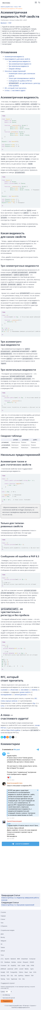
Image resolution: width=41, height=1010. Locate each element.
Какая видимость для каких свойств (17, 59)
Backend (3, 23)
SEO (8, 975)
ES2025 (32, 962)
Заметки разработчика (7, 6)
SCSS (34, 972)
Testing (3, 979)
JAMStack (3, 969)
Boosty (3, 937)
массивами (25, 690)
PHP (20, 6)
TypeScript (14, 979)
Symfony (20, 975)
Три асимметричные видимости (20, 64)
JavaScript (10, 969)
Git (8, 965)
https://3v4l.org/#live (13, 730)
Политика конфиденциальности (20, 1007)
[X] (13, 736)
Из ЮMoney (6, 995)
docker (19, 962)
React (26, 972)
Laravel (21, 969)
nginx (32, 969)
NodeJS (3, 972)
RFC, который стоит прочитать (15, 88)
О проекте (33, 1005)
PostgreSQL (13, 972)
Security (3, 975)
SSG (16, 975)
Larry (2, 706)
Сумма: (3, 991)
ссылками (4, 690)
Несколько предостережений (15, 71)
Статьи (16, 6)
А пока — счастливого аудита (15, 90)
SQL (12, 975)
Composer (32, 959)
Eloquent (25, 962)
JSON (16, 969)
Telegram (3, 941)
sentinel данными (20, 694)
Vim (20, 979)
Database (7, 962)
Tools (8, 979)
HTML (32, 965)
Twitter (3, 947)
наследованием (6, 694)
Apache (7, 959)
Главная (3, 916)
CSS (2, 962)
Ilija (34, 703)
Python (21, 972)
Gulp (28, 965)
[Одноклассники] (7, 736)
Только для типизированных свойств (22, 78)
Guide (23, 965)
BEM (18, 959)
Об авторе (26, 1005)
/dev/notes (6, 3)
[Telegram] (10, 736)
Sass (30, 972)
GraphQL (13, 965)
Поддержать (6, 1001)
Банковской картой (9, 998)
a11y (2, 959)
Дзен (2, 934)
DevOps (13, 962)
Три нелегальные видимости (19, 66)
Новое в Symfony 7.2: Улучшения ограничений (17, 905)
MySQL (27, 969)
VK (1, 944)
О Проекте (4, 926)
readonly (34, 690)
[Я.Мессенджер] (2, 736)
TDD (32, 975)
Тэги (2, 923)
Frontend (3, 965)
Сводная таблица (15, 69)
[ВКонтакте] (4, 736)
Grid (19, 965)
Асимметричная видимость (14, 56)
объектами (14, 690)
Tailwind (27, 975)
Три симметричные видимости (19, 61)
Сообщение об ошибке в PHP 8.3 (20, 81)
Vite (23, 979)
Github (3, 951)
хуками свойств (25, 692)
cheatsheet (24, 959)
